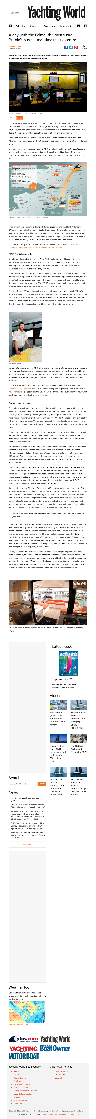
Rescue (19, 118)
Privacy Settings (74, 1114)
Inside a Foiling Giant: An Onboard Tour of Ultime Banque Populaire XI (78, 720)
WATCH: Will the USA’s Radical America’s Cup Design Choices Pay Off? (78, 787)
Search (42, 784)
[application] (48, 602)
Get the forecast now (18, 1024)
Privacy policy (63, 1114)
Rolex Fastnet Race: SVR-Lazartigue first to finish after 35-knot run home (58, 754)
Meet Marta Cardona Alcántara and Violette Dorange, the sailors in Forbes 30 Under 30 (28, 835)
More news (27, 844)
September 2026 (62, 679)
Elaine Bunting (15, 46)
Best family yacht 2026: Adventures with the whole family (57, 718)
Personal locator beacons (20, 388)
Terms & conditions (50, 1114)
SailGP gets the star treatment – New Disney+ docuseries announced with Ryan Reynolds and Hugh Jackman (28, 826)
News (13, 792)
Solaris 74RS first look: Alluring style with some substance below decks (57, 787)
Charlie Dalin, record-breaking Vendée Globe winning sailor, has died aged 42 (28, 805)
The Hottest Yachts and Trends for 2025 (78, 748)
